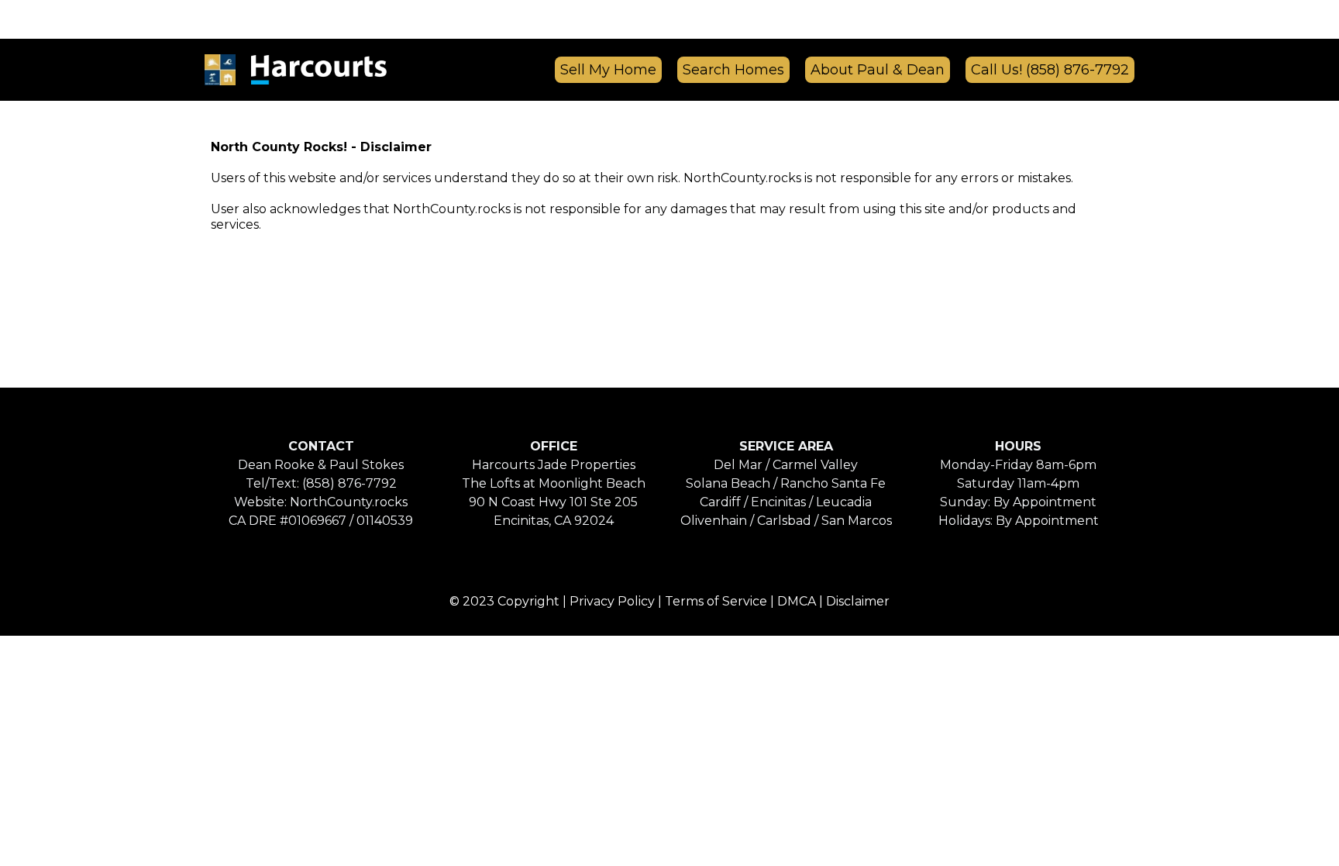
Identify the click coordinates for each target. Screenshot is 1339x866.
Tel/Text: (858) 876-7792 (321, 483)
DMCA (796, 601)
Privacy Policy (612, 601)
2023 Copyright (511, 601)
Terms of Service (716, 601)
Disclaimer (858, 601)
